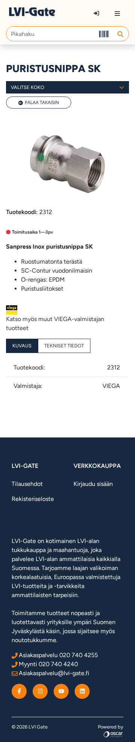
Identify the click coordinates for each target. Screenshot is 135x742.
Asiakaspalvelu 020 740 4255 (58, 655)
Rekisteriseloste (33, 498)
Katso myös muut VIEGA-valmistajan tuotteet (55, 323)
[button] (120, 34)
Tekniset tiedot (64, 345)
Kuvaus (22, 345)
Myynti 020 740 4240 (48, 664)
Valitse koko (27, 87)
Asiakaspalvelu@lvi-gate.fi (54, 673)
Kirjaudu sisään (93, 483)
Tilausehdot (27, 483)
